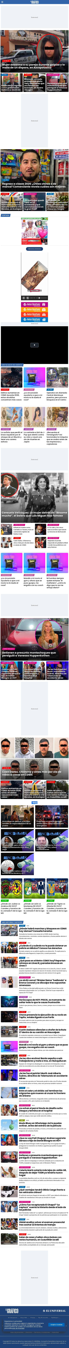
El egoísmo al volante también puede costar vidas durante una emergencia (50, 823)
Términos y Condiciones (42, 1332)
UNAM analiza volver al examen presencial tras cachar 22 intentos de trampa (42, 1223)
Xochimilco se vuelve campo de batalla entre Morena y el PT (15, 872)
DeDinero (54, 1318)
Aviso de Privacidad (18, 1328)
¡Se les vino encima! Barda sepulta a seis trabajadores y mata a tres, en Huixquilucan (42, 1059)
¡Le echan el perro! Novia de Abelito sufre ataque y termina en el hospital (33, 673)
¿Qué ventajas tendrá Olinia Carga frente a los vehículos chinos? (42, 1191)
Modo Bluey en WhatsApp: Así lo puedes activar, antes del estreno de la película (40, 1124)
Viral (22, 1120)
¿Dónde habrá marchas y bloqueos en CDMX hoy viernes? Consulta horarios (43, 930)
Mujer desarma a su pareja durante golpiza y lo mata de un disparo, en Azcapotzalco (33, 66)
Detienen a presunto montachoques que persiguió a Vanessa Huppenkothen (57, 86)
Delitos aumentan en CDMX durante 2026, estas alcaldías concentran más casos (11, 792)
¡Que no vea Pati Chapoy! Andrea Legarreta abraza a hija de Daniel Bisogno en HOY (10, 673)
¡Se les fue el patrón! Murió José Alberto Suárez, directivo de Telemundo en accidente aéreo (57, 673)
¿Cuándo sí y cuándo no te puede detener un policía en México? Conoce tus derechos (43, 947)
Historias (23, 997)
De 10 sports (43, 1318)
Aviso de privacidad (16, 1332)
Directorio (29, 1332)
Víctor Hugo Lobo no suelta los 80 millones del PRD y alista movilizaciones (50, 847)
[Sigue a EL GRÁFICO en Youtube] (36, 1339)
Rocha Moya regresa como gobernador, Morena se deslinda (11, 87)
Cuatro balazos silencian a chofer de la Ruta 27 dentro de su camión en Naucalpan (42, 1031)
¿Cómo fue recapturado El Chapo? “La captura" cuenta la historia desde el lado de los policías (42, 1207)
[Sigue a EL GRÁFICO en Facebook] (32, 1339)
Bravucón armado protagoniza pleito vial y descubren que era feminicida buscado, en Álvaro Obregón (34, 84)
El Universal (12, 1318)
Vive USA (23, 1318)
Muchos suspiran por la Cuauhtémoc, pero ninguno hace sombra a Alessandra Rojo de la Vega (16, 846)
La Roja (6, 61)
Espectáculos (53, 75)
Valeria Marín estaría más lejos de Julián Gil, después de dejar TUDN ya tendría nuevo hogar (42, 1173)
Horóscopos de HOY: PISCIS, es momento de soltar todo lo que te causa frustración (42, 1001)
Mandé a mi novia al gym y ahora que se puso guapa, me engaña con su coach (43, 1046)
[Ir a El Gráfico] (34, 2)
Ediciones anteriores (34, 249)
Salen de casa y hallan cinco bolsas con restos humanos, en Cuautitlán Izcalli (57, 793)
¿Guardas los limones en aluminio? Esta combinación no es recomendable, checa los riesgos (57, 204)
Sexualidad (23, 1042)
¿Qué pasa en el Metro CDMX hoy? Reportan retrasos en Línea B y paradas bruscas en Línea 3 (42, 963)
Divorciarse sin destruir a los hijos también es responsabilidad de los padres (16, 823)
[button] (2, 2)
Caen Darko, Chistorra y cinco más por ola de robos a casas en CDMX (31, 773)
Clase (32, 1318)
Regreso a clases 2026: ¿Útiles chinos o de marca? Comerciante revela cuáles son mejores (34, 185)
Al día (4, 75)
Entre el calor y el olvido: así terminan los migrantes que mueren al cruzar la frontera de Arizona (42, 1093)
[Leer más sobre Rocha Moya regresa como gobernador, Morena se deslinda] (11, 82)
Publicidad (55, 1332)
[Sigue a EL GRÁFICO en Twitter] (33, 1339)
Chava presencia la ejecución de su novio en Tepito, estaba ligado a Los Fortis (43, 1016)
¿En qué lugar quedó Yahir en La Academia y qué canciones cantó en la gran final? (34, 204)
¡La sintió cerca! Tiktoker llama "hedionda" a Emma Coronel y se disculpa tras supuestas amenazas (42, 983)
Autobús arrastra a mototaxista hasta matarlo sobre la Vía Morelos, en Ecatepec (11, 205)
